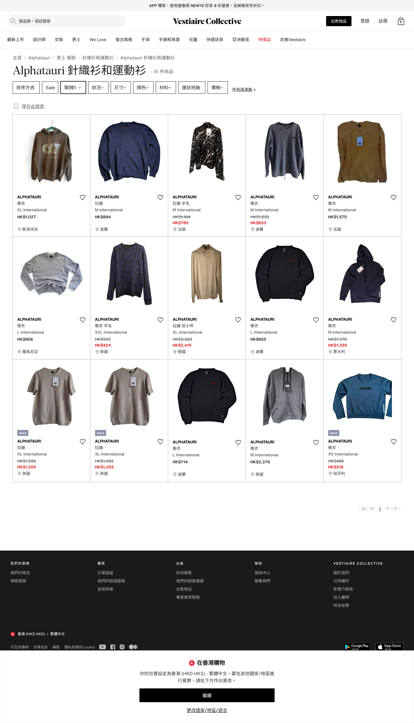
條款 (56, 647)
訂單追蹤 (105, 573)
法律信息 (40, 647)
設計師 (39, 40)
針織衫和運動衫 (98, 57)
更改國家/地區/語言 (207, 710)
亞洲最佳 (240, 40)
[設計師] (50, 39)
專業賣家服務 (188, 597)
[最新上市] (28, 39)
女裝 (59, 40)
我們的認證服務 (111, 581)
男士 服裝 (66, 57)
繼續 (207, 695)
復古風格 (123, 40)
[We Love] (111, 39)
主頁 (17, 57)
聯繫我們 (263, 581)
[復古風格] (137, 39)
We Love (98, 40)
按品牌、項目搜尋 (34, 21)
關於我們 (341, 573)
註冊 (383, 21)
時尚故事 (341, 606)
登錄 (365, 21)
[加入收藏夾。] (82, 197)
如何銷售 (184, 573)
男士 (76, 40)
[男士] (85, 39)
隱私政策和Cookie (79, 647)
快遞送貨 (214, 40)
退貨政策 (105, 589)
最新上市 (15, 40)
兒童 (193, 40)
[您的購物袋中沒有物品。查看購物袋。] (401, 21)
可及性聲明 (19, 647)
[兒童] (202, 39)
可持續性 (341, 581)
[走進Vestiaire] (310, 39)
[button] (401, 21)
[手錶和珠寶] (184, 39)
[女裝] (67, 39)
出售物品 (339, 21)
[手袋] (154, 39)
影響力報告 (343, 589)
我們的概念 (20, 573)
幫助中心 (263, 573)
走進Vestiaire (293, 40)
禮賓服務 (18, 581)
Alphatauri (39, 57)
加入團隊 (341, 597)
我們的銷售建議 (190, 581)
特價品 (264, 40)
